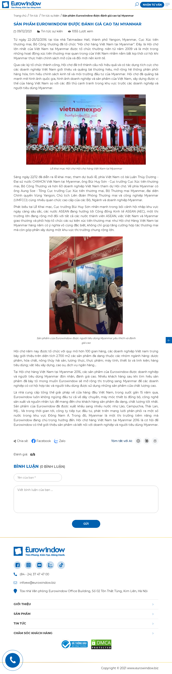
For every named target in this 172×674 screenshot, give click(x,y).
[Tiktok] (61, 565)
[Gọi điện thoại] (12, 660)
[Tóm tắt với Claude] (146, 441)
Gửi (86, 523)
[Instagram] (28, 565)
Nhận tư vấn (152, 4)
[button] (136, 5)
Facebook (43, 441)
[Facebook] (17, 565)
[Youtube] (39, 565)
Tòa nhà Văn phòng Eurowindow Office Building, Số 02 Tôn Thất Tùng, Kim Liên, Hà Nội (84, 591)
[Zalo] (50, 565)
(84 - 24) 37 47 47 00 (34, 574)
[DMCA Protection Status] (101, 644)
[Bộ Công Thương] (74, 644)
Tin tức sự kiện (52, 31)
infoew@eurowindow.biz (38, 583)
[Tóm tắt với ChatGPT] (138, 441)
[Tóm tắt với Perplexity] (155, 441)
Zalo (62, 441)
